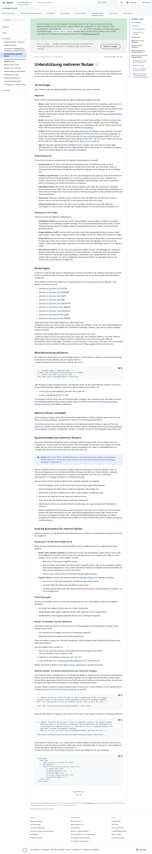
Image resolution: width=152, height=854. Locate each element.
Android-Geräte (97, 13)
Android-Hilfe (115, 821)
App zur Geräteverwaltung (112, 114)
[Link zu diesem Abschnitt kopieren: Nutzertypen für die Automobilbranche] (74, 542)
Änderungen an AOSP (91, 34)
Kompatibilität (80, 13)
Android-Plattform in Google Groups (83, 834)
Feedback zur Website (91, 849)
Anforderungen (35, 824)
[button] (12, 33)
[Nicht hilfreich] (121, 56)
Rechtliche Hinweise (57, 849)
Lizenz (68, 849)
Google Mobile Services (119, 831)
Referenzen (128, 13)
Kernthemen (64, 13)
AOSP (36, 57)
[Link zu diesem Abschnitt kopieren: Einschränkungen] (53, 597)
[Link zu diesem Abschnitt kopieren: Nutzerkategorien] (54, 156)
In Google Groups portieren (80, 841)
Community (45, 849)
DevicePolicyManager (114, 427)
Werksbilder (34, 834)
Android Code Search (45, 2)
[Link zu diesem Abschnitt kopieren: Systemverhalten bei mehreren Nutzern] (83, 438)
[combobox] (107, 2)
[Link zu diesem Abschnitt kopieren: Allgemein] (46, 95)
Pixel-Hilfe (114, 824)
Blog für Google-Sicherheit (80, 831)
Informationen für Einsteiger (30, 13)
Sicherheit (51, 13)
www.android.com (117, 828)
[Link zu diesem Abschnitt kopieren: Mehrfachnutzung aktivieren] (70, 353)
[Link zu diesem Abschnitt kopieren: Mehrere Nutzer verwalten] (68, 413)
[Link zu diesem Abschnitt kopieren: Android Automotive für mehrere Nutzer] (85, 529)
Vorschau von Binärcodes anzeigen (41, 831)
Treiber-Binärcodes (36, 838)
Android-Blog (75, 828)
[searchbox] (13, 20)
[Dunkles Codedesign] (119, 368)
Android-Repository (36, 821)
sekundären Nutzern (86, 578)
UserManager (42, 429)
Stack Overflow (116, 834)
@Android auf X (76, 821)
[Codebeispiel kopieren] (121, 368)
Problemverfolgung (117, 838)
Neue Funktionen (8, 13)
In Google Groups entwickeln (80, 838)
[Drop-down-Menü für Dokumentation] (32, 2)
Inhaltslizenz (90, 803)
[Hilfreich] (118, 56)
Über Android (34, 849)
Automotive (113, 13)
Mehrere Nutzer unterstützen (74, 665)
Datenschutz (77, 849)
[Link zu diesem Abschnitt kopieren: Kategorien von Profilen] (60, 213)
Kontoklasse (88, 128)
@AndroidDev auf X (77, 824)
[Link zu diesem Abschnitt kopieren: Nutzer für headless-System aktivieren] (74, 622)
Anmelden (146, 2)
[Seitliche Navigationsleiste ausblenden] (25, 850)
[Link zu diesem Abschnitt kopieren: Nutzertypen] (52, 268)
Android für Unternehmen (77, 150)
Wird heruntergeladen (37, 828)
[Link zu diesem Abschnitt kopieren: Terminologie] (52, 85)
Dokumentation (23, 2)
